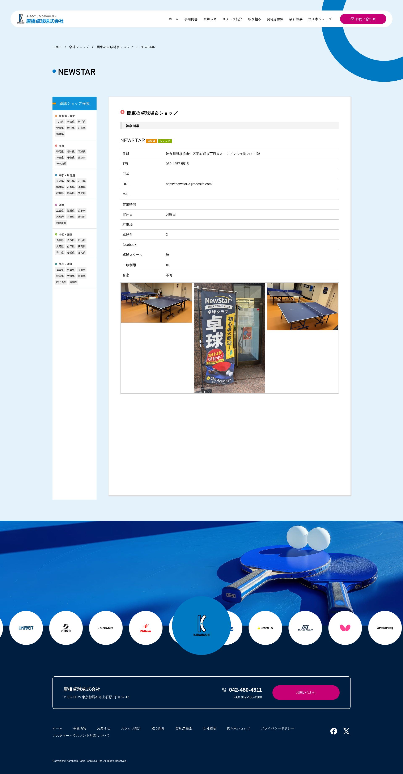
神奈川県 (61, 163)
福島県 (60, 134)
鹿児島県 (61, 282)
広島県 (60, 246)
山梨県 (71, 187)
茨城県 (82, 151)
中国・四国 (65, 234)
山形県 (82, 128)
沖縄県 (73, 282)
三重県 (60, 210)
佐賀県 (71, 269)
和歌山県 (61, 222)
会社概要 (296, 18)
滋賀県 (71, 210)
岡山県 (82, 240)
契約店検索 (275, 18)
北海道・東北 (67, 116)
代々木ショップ (320, 18)
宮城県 (60, 128)
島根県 (60, 240)
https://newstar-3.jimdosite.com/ (189, 184)
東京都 (82, 157)
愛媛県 (71, 252)
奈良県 (82, 216)
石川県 (82, 181)
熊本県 (60, 276)
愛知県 (82, 193)
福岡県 (60, 269)
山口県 (71, 246)
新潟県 (60, 181)
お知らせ (210, 18)
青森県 (71, 121)
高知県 (82, 252)
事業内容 (191, 18)
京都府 (82, 210)
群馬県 (60, 151)
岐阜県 (60, 193)
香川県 (60, 252)
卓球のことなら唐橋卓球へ (41, 16)
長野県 (82, 187)
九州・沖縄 (65, 264)
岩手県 (82, 121)
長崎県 (82, 269)
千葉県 (71, 157)
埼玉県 (60, 157)
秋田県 (71, 128)
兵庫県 (71, 216)
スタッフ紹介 (232, 18)
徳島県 (82, 246)
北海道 (60, 121)
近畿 (61, 205)
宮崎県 (82, 276)
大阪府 (60, 216)
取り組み (254, 18)
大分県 (71, 276)
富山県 (71, 181)
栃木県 (71, 151)
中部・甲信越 (67, 175)
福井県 (60, 187)
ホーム (174, 18)
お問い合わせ (366, 18)
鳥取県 (71, 240)
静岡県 (71, 193)
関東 (61, 146)
